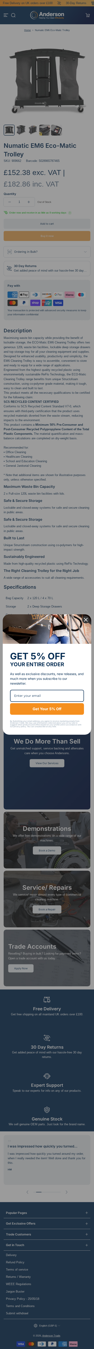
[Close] (85, 619)
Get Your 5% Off (47, 709)
